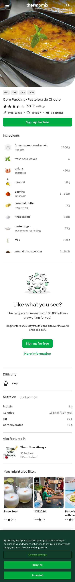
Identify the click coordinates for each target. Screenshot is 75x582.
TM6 (14, 92)
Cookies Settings (37, 554)
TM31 (31, 92)
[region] (37, 556)
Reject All (37, 565)
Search (68, 9)
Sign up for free (37, 122)
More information (37, 354)
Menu (7, 9)
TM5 (22, 92)
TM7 (6, 92)
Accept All (37, 575)
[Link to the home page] (37, 6)
